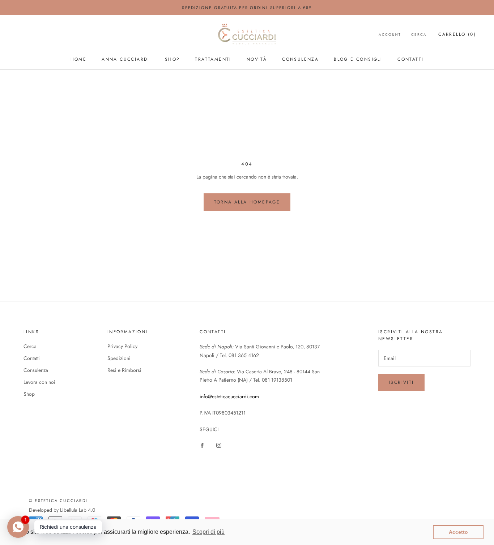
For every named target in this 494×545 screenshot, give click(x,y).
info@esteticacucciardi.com (229, 396)
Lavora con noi (39, 382)
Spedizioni (119, 358)
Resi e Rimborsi (124, 370)
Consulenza (300, 59)
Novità (257, 59)
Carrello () (457, 34)
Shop (172, 59)
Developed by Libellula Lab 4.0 (62, 510)
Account (390, 34)
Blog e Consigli (358, 59)
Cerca (419, 34)
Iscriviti (401, 382)
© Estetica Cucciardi (58, 500)
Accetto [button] (458, 532)
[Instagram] (218, 445)
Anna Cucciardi (126, 59)
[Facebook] (202, 445)
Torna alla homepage (247, 202)
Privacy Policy (122, 346)
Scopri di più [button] (208, 532)
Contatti (410, 59)
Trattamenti (213, 59)
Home (79, 59)
